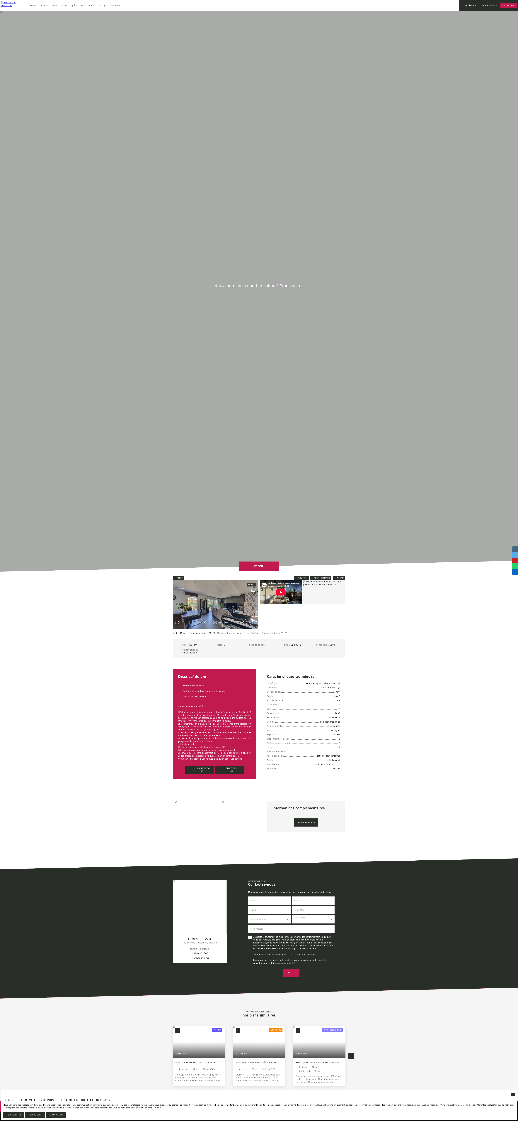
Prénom (254, 900)
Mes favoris (470, 5)
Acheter (44, 5)
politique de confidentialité (282, 963)
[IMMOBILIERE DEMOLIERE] (13, 5)
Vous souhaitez (299, 917)
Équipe (74, 5)
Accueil (33, 5)
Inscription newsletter (109, 5)
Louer (54, 5)
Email (253, 910)
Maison (183, 633)
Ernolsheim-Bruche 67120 (202, 633)
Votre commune (258, 919)
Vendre (63, 5)
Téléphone (299, 910)
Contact (91, 5)
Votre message (257, 929)
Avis (83, 5)
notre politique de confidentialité (145, 1108)
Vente (175, 633)
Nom (296, 900)
